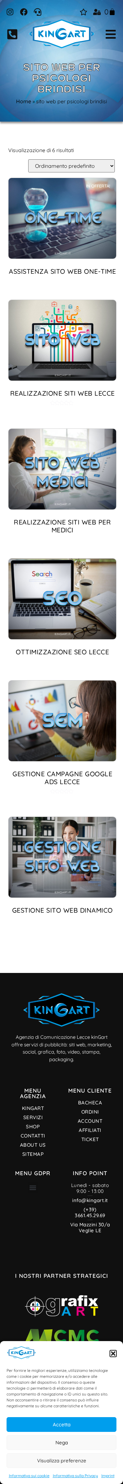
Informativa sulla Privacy (75, 1475)
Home (23, 101)
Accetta (62, 1424)
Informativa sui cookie (29, 1475)
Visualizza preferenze (61, 1460)
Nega (61, 1442)
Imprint (107, 1475)
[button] (113, 1353)
